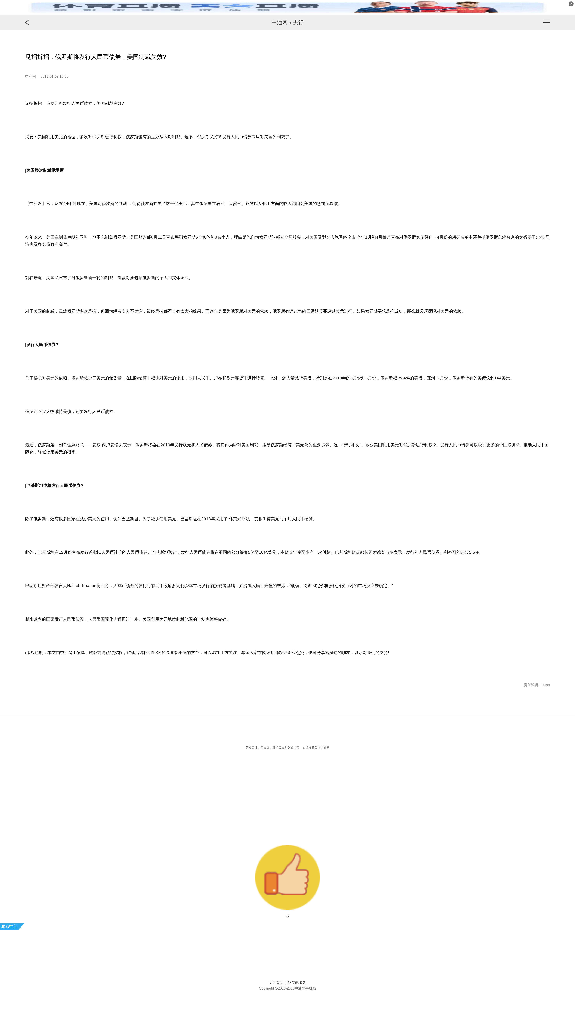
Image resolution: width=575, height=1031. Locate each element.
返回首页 (276, 983)
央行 (298, 22)
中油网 (279, 22)
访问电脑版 (297, 983)
